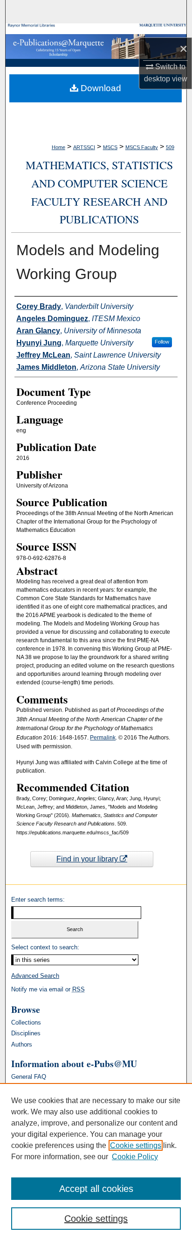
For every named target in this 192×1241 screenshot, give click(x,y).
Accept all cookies (96, 1189)
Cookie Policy (135, 1157)
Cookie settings (135, 1145)
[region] (96, 1162)
